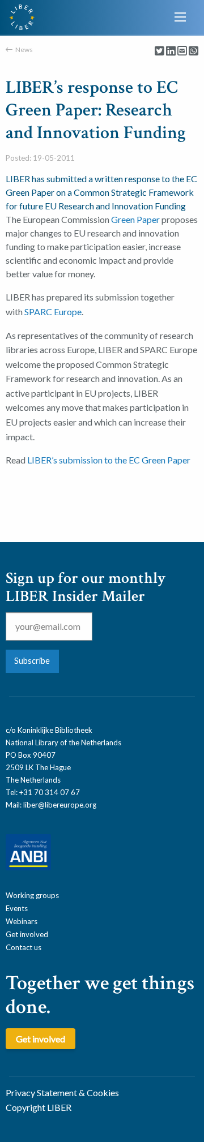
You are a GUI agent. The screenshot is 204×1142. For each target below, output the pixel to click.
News (24, 49)
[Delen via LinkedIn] (171, 51)
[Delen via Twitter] (159, 51)
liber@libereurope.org (59, 804)
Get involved (27, 934)
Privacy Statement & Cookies (62, 1092)
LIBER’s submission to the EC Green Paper (108, 459)
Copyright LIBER (38, 1107)
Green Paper (135, 219)
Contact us (23, 947)
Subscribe (32, 661)
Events (17, 908)
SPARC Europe (53, 311)
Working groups (32, 895)
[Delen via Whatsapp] (193, 51)
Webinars (21, 921)
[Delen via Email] (182, 51)
